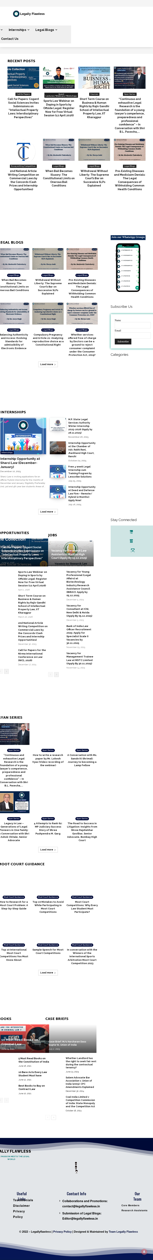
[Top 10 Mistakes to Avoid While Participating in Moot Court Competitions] (48, 881)
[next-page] (6, 671)
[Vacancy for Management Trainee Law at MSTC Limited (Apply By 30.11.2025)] (56, 656)
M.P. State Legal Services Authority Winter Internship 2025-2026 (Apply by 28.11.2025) (80, 426)
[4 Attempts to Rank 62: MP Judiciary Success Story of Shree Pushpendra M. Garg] (48, 802)
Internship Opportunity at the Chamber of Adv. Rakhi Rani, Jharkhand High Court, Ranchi (82, 450)
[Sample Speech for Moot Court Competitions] (48, 929)
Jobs (52, 535)
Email (118, 330)
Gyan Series (129, 94)
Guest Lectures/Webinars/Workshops (61, 95)
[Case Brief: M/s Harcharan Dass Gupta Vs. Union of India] (70, 1038)
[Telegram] (133, 550)
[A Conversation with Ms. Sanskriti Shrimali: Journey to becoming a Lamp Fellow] (82, 734)
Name (118, 320)
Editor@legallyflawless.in (80, 1218)
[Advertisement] (84, 216)
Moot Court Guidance (14, 897)
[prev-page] (50, 674)
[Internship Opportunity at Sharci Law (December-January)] (23, 436)
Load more (46, 364)
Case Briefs (56, 1019)
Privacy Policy (62, 1231)
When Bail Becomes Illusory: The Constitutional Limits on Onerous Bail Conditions (59, 178)
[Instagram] (131, 541)
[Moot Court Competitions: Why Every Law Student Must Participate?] (82, 881)
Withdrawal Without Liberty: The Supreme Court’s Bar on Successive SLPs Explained (94, 178)
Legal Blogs (58, 166)
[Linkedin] (131, 532)
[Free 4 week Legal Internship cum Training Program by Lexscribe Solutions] (58, 471)
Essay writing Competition (23, 166)
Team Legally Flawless (123, 1231)
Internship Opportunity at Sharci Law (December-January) (20, 463)
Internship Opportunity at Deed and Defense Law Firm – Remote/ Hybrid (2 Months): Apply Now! (82, 494)
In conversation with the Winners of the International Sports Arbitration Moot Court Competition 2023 (82, 956)
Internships (13, 412)
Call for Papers (23, 94)
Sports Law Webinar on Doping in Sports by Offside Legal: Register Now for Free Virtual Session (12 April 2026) (58, 108)
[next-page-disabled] (6, 1100)
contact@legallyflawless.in (81, 1206)
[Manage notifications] (144, 1252)
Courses (94, 94)
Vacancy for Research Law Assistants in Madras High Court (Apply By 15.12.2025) (69, 554)
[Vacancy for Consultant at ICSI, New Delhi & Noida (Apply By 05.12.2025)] (56, 608)
